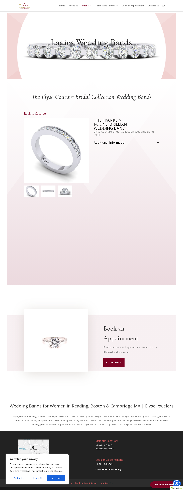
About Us (73, 6)
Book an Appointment (133, 6)
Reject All (37, 478)
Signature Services (106, 6)
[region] (37, 469)
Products (86, 6)
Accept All (55, 478)
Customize (19, 478)
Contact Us (153, 6)
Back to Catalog (35, 114)
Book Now (114, 362)
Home (62, 6)
